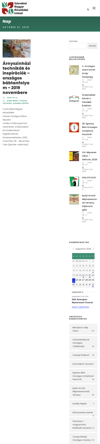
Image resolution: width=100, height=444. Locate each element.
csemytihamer (87, 88)
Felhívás (7, 103)
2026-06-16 (87, 163)
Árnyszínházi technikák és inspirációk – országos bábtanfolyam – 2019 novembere (17, 78)
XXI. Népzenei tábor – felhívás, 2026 (89, 156)
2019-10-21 (12, 98)
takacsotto (87, 188)
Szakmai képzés (21, 103)
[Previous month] (73, 248)
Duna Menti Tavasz (17, 101)
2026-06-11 (87, 214)
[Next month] (93, 248)
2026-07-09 (87, 138)
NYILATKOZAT (89, 177)
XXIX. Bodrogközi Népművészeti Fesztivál (82, 301)
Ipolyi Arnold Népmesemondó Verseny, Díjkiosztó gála (89, 202)
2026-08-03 (87, 81)
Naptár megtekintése (80, 307)
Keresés (73, 41)
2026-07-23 (87, 110)
